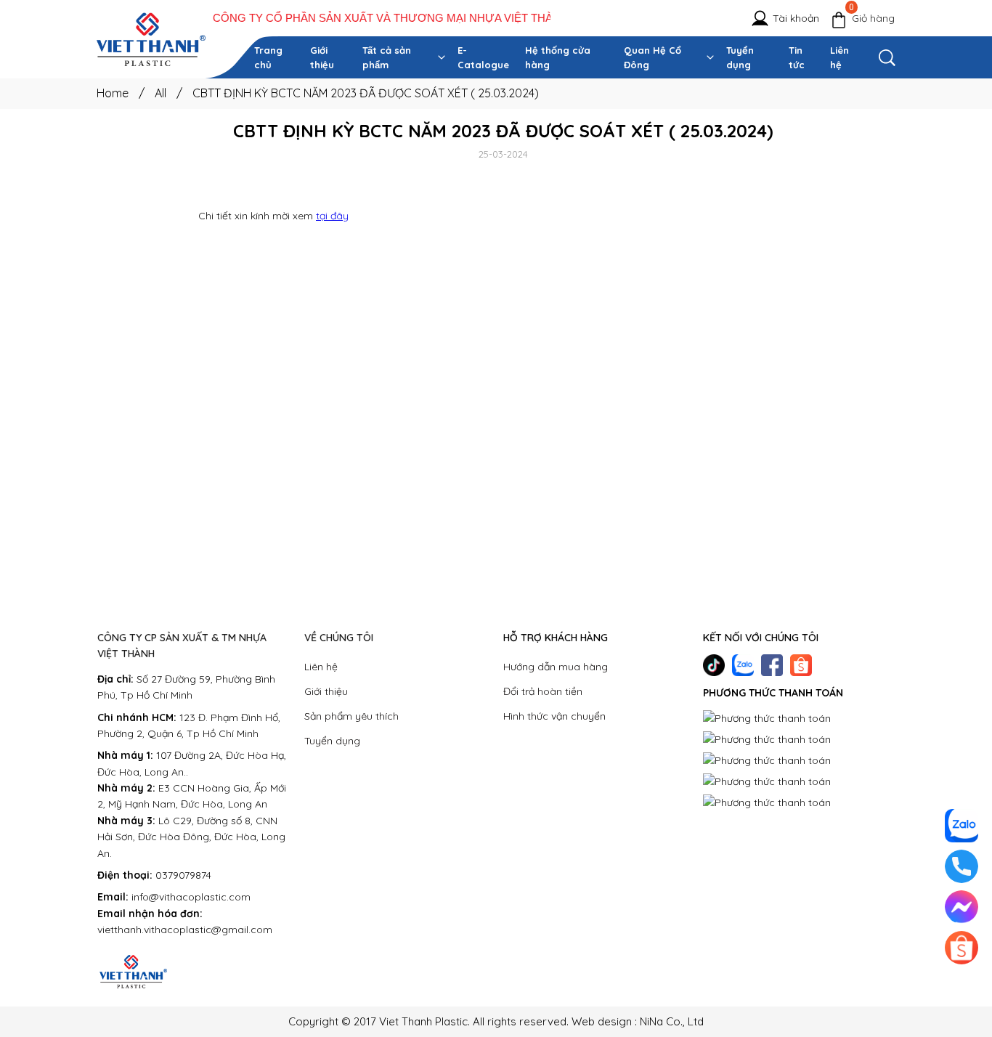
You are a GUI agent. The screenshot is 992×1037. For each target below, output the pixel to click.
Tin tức (797, 57)
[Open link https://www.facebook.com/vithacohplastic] (772, 665)
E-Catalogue (483, 57)
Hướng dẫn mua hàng (555, 666)
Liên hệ (839, 57)
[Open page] (151, 39)
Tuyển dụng (740, 57)
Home (121, 93)
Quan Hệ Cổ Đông (652, 57)
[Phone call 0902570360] (961, 866)
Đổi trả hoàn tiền (542, 691)
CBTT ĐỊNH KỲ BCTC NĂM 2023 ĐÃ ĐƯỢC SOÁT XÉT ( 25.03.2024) (365, 93)
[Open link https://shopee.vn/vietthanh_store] (801, 665)
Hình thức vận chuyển (554, 716)
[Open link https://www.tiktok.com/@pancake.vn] (714, 665)
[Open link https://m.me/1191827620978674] (961, 907)
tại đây (332, 215)
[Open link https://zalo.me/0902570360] (743, 665)
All (168, 93)
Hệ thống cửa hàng (557, 57)
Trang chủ (268, 57)
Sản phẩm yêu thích (351, 716)
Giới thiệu (322, 57)
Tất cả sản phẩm (386, 57)
